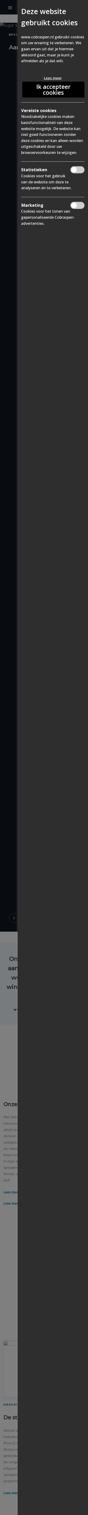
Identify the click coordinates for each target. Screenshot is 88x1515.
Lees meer (53, 78)
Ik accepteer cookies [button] (53, 89)
